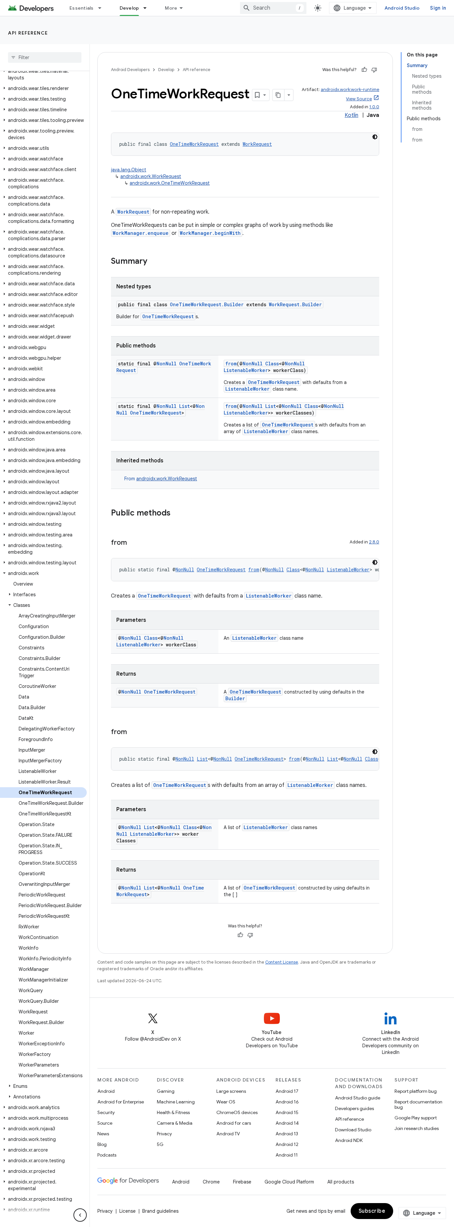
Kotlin (351, 115)
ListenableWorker (246, 370)
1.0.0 (374, 107)
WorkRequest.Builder (295, 304)
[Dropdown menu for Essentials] (103, 8)
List (184, 406)
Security (106, 1112)
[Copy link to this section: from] (133, 543)
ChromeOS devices (237, 1112)
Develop (129, 8)
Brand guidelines (160, 1211)
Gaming (165, 1091)
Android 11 (287, 1155)
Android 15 (287, 1112)
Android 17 (287, 1091)
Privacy (164, 1134)
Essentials (81, 8)
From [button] (160, 479)
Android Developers (130, 69)
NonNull (166, 363)
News (103, 1134)
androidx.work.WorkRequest (150, 176)
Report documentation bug (418, 1104)
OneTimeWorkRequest (194, 144)
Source (104, 1123)
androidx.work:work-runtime (350, 89)
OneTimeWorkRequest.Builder (207, 304)
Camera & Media (174, 1123)
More (171, 8)
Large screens (231, 1091)
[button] (43, 74)
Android (106, 1091)
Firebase (242, 1182)
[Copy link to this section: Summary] (154, 262)
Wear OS (225, 1102)
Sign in (438, 8)
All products (340, 1182)
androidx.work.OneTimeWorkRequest (170, 183)
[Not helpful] (374, 70)
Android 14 (287, 1123)
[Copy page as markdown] (278, 95)
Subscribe (372, 1211)
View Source (359, 99)
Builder (235, 698)
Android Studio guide (357, 1098)
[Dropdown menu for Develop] (148, 8)
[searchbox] (44, 57)
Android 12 (287, 1144)
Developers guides (354, 1108)
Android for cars (233, 1123)
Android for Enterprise (120, 1102)
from (231, 363)
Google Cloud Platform (289, 1182)
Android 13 (287, 1134)
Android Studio (402, 8)
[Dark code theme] (375, 137)
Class (272, 363)
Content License (281, 962)
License (127, 1211)
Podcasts (106, 1155)
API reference (28, 33)
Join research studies (417, 1128)
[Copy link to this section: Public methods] (177, 514)
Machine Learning (176, 1102)
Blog (102, 1144)
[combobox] (273, 8)
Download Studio (353, 1130)
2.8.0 (374, 542)
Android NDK (349, 1140)
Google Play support (416, 1118)
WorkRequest (257, 144)
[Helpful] (364, 70)
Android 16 (287, 1102)
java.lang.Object (128, 170)
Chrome (211, 1182)
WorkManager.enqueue (141, 233)
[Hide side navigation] (80, 1215)
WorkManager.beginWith (210, 233)
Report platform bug (416, 1091)
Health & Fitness (173, 1112)
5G (160, 1144)
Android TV (228, 1134)
